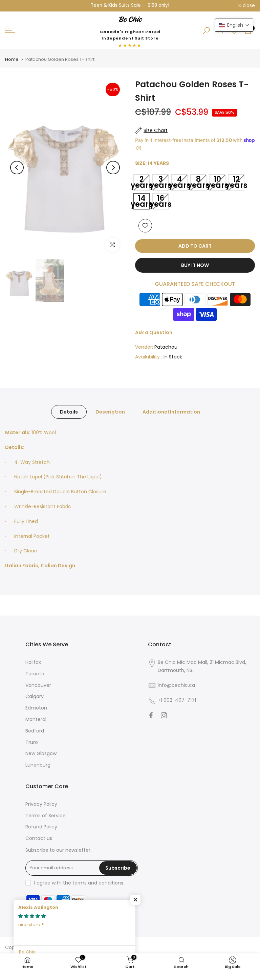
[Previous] (17, 167)
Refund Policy (41, 826)
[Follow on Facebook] (151, 715)
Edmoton (36, 707)
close (15, 5)
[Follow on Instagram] (164, 715)
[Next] (113, 167)
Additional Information (171, 411)
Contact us (38, 838)
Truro (31, 742)
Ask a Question (153, 332)
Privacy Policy (41, 804)
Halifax (33, 662)
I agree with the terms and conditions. (79, 882)
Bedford (34, 730)
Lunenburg (37, 765)
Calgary (34, 696)
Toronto (34, 673)
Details (69, 411)
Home (12, 59)
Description (110, 411)
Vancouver (38, 685)
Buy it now (195, 265)
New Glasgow (41, 753)
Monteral (35, 719)
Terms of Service (45, 815)
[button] (135, 900)
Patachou (165, 347)
